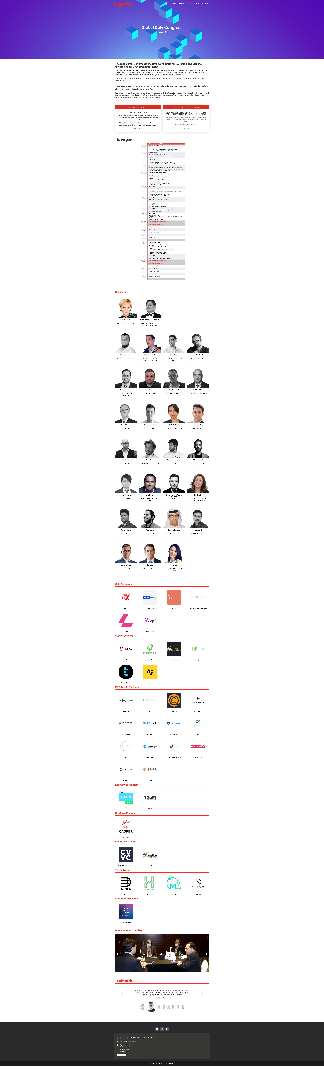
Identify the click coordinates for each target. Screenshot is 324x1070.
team (197, 3)
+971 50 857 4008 (130, 1042)
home (167, 3)
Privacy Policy (122, 1059)
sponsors (190, 3)
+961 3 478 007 (142, 1042)
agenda (174, 3)
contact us (205, 3)
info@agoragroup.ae (130, 1045)
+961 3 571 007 (152, 1042)
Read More (138, 128)
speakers (182, 3)
